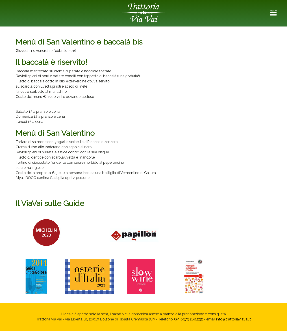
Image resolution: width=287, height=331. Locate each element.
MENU (274, 12)
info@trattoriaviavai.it (233, 319)
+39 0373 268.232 (188, 319)
